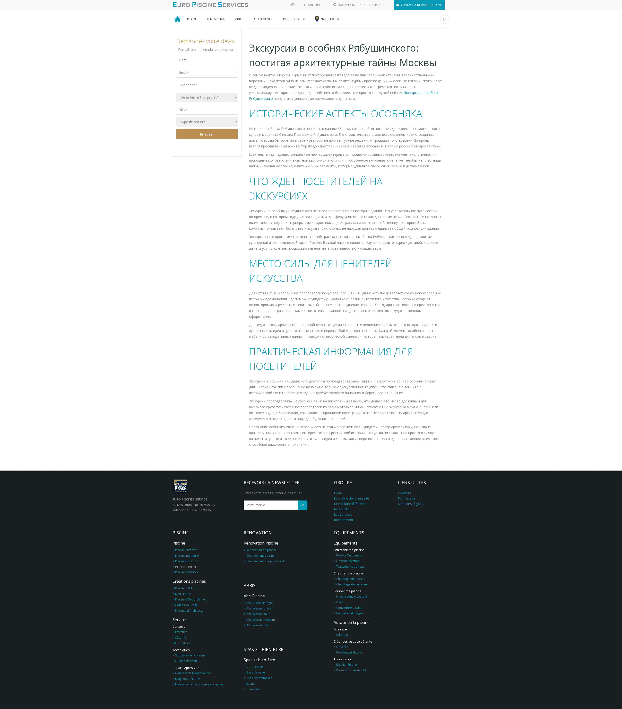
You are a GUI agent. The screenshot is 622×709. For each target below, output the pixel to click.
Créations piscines (189, 581)
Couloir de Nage (186, 605)
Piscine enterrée (186, 550)
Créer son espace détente (353, 641)
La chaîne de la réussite (351, 498)
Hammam (253, 689)
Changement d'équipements (265, 561)
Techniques (181, 650)
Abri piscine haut (257, 614)
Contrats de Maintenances (193, 673)
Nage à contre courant (351, 596)
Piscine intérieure (187, 556)
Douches (342, 647)
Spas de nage (255, 672)
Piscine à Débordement (191, 599)
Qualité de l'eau (186, 661)
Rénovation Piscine (261, 543)
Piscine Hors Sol (186, 561)
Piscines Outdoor (187, 572)
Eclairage (340, 629)
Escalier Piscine (346, 665)
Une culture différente (350, 503)
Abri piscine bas (257, 625)
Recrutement (343, 520)
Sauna (250, 684)
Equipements (345, 543)
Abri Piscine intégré (259, 603)
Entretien (181, 632)
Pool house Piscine (349, 652)
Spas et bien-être (259, 660)
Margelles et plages (349, 613)
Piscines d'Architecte (189, 611)
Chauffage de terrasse (351, 584)
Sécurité (180, 638)
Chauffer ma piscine (348, 573)
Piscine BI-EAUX (185, 588)
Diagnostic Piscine (187, 679)
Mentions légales (410, 503)
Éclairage (342, 635)
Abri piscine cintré (258, 608)
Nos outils (341, 509)
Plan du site (406, 498)
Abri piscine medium (260, 620)
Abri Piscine (254, 596)
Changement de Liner (261, 556)
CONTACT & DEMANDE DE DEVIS (421, 5)
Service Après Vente (187, 667)
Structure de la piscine (190, 655)
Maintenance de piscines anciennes (199, 684)
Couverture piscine (349, 608)
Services (180, 619)
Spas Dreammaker (259, 678)
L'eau (338, 493)
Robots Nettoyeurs (349, 555)
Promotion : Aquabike (351, 670)
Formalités (182, 643)
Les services (343, 514)
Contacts (404, 493)
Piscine (179, 543)
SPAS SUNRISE (255, 667)
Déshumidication (348, 561)
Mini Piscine (183, 594)
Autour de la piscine (352, 622)
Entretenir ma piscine (349, 550)
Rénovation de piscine (261, 550)
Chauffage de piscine (350, 579)
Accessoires (342, 659)
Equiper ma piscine (348, 591)
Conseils (179, 626)
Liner (339, 602)
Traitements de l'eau (350, 566)
